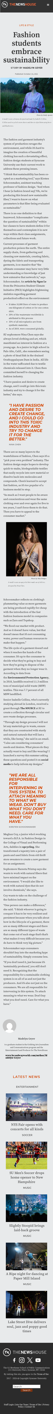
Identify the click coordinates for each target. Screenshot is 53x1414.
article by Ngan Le (35, 281)
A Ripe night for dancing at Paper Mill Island (27, 1276)
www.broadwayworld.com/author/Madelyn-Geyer (26, 1056)
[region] (26, 1391)
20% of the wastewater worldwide (25, 314)
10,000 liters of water (26, 304)
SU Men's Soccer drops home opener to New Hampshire (27, 1177)
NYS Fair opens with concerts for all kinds (26, 1126)
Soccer (27, 1135)
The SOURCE (27, 708)
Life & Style (26, 25)
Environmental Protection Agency (28, 677)
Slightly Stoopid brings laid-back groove (26, 1227)
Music (27, 1187)
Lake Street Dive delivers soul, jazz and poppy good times (27, 1326)
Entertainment (27, 1086)
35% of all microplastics (20, 321)
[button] (48, 5)
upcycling (28, 847)
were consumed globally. (32, 328)
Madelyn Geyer (32, 68)
